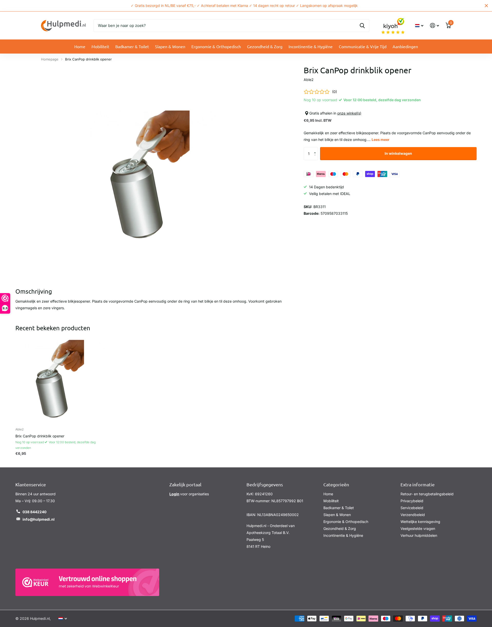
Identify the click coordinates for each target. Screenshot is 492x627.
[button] (316, 149)
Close (486, 5)
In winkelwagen (398, 153)
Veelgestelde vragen (418, 528)
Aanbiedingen (405, 46)
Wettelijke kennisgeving (420, 521)
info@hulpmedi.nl (39, 519)
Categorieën (336, 484)
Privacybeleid (412, 501)
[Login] (434, 25)
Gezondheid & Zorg (264, 46)
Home (79, 46)
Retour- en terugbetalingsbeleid (427, 494)
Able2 (309, 79)
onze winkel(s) (349, 113)
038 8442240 (34, 512)
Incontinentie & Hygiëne (311, 46)
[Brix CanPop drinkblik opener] (59, 378)
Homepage (49, 59)
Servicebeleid (412, 508)
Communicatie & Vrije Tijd (362, 46)
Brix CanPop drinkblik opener (39, 436)
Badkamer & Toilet (132, 46)
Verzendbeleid (413, 514)
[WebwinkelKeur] (87, 582)
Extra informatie (418, 484)
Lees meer (380, 139)
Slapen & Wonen (170, 46)
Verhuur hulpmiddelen (419, 535)
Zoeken (362, 25)
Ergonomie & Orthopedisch (216, 46)
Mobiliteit (100, 46)
